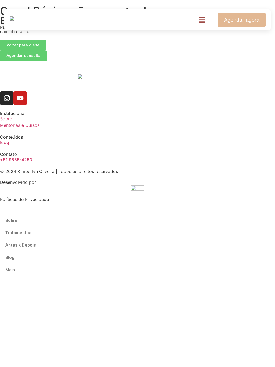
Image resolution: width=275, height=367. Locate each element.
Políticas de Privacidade (24, 199)
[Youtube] (20, 98)
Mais (10, 269)
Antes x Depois (20, 245)
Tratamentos (18, 232)
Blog (10, 257)
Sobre (11, 220)
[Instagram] (6, 98)
